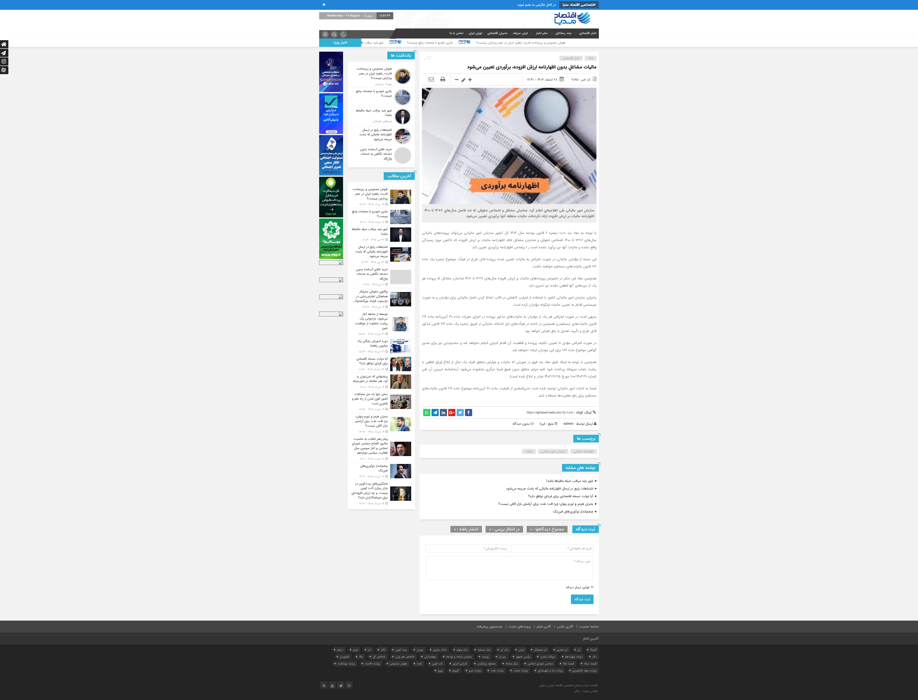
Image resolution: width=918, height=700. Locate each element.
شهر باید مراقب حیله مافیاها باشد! (452, 42)
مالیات (529, 451)
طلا (361, 656)
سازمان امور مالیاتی (553, 451)
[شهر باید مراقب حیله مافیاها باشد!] (381, 116)
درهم (340, 649)
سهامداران (430, 656)
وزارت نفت (497, 670)
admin (568, 423)
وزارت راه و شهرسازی (550, 670)
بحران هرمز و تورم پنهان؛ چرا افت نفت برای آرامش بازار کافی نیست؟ (545, 504)
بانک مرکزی (440, 649)
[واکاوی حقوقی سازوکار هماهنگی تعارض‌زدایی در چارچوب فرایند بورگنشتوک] (381, 299)
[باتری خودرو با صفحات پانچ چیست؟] (381, 97)
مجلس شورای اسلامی (540, 663)
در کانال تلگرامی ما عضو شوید (536, 4)
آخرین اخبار (591, 638)
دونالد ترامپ (547, 656)
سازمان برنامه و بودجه (459, 656)
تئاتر (383, 649)
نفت (419, 663)
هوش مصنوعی (398, 663)
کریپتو (456, 670)
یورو (440, 670)
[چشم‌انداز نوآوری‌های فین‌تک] (381, 471)
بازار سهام (462, 649)
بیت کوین (401, 649)
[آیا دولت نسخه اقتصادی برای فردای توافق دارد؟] (381, 364)
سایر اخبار (542, 33)
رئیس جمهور (523, 656)
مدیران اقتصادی (497, 33)
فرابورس (344, 656)
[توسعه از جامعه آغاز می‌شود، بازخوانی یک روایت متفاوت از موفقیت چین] (381, 324)
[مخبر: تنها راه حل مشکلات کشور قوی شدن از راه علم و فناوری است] (381, 402)
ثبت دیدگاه (582, 599)
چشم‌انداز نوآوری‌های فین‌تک (573, 511)
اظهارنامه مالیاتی (584, 451)
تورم (355, 649)
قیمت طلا (568, 663)
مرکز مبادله (512, 663)
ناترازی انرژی (460, 663)
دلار (594, 656)
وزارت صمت (521, 670)
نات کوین (437, 663)
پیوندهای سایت (519, 626)
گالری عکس (565, 626)
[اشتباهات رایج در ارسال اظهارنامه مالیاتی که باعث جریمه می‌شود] (381, 136)
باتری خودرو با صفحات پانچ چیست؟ (520, 42)
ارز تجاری (562, 649)
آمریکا (593, 649)
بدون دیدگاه (521, 423)
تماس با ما (456, 33)
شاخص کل (379, 656)
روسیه (485, 656)
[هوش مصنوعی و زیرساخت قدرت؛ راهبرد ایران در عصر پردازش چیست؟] (381, 76)
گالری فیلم (544, 626)
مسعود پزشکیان (486, 663)
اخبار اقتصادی (587, 33)
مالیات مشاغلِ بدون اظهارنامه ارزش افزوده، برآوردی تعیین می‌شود (531, 67)
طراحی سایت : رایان (586, 691)
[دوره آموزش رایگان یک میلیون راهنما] (381, 346)
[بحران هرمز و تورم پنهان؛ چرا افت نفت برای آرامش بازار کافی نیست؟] (381, 424)
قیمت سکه (590, 663)
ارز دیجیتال (540, 649)
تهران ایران (475, 33)
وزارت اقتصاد (372, 663)
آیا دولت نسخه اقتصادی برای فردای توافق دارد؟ (560, 496)
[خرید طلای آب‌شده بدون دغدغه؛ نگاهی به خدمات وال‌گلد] (381, 155)
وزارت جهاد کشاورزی (584, 670)
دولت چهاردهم (573, 656)
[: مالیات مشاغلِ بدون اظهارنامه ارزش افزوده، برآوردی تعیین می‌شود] (431, 79)
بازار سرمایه (484, 649)
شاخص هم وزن (404, 656)
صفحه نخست (589, 626)
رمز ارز (502, 656)
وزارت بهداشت (346, 663)
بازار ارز (504, 649)
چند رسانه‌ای (563, 33)
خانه (590, 58)
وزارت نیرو (475, 670)
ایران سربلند (520, 33)
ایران (521, 649)
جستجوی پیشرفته (490, 626)
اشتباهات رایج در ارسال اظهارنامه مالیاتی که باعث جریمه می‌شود (368, 42)
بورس (420, 649)
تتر (369, 649)
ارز (579, 649)
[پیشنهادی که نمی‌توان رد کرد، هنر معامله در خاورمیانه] (381, 382)
